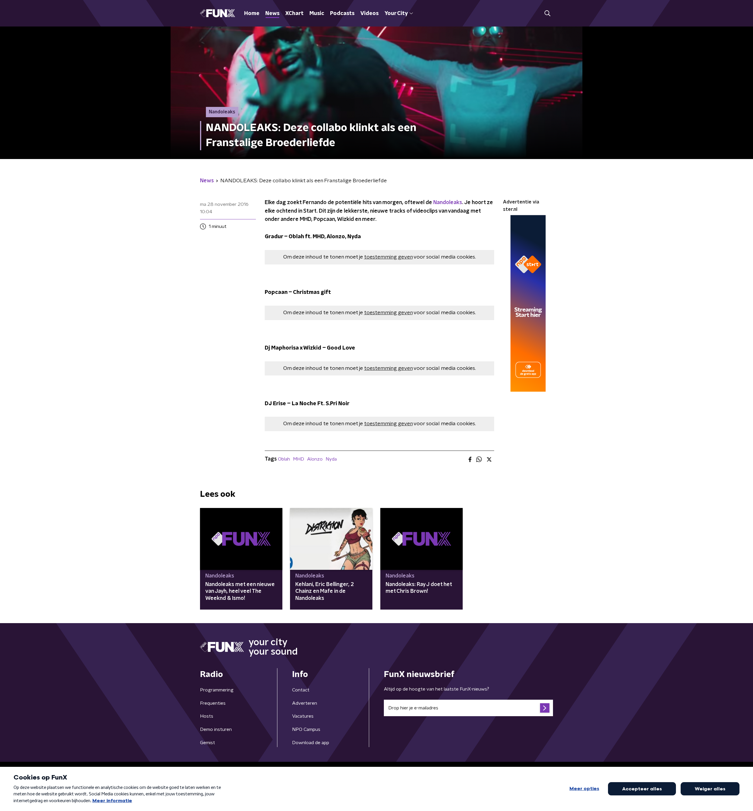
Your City (396, 13)
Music (316, 13)
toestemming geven (388, 257)
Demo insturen (216, 729)
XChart (294, 13)
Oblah (284, 459)
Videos (369, 13)
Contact (300, 690)
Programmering (217, 690)
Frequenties (213, 703)
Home (251, 13)
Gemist (207, 742)
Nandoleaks (447, 202)
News (272, 13)
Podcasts (342, 13)
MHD (298, 459)
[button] (547, 13)
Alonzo (315, 459)
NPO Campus (306, 729)
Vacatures (303, 716)
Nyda (331, 459)
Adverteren (304, 703)
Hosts (206, 716)
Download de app (310, 742)
